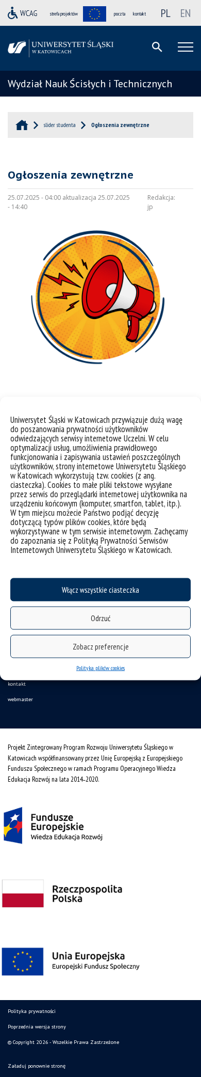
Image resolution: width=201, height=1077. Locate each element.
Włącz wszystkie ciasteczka (100, 589)
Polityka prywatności (32, 1011)
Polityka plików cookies (100, 668)
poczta (119, 13)
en (185, 13)
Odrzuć (100, 618)
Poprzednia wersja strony (37, 1026)
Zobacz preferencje (101, 646)
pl (166, 13)
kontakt (139, 13)
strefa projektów (64, 13)
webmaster (20, 699)
